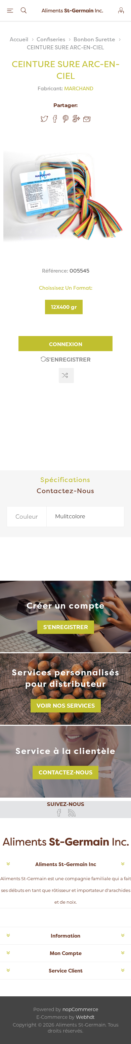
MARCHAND (78, 88)
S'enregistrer (68, 360)
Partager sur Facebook (55, 119)
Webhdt (85, 1017)
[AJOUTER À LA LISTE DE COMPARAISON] (66, 375)
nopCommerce (80, 1009)
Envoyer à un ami (87, 119)
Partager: (65, 105)
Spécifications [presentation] (65, 479)
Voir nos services (66, 706)
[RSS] (72, 812)
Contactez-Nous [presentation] (65, 490)
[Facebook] (59, 812)
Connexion (65, 344)
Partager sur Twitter (44, 119)
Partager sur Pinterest (65, 119)
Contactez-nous (65, 772)
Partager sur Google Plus (76, 119)
